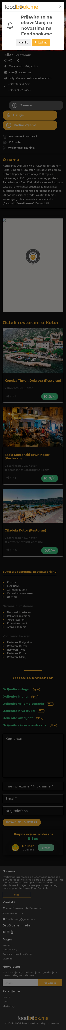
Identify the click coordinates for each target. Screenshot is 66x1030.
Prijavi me (41, 42)
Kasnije (23, 42)
